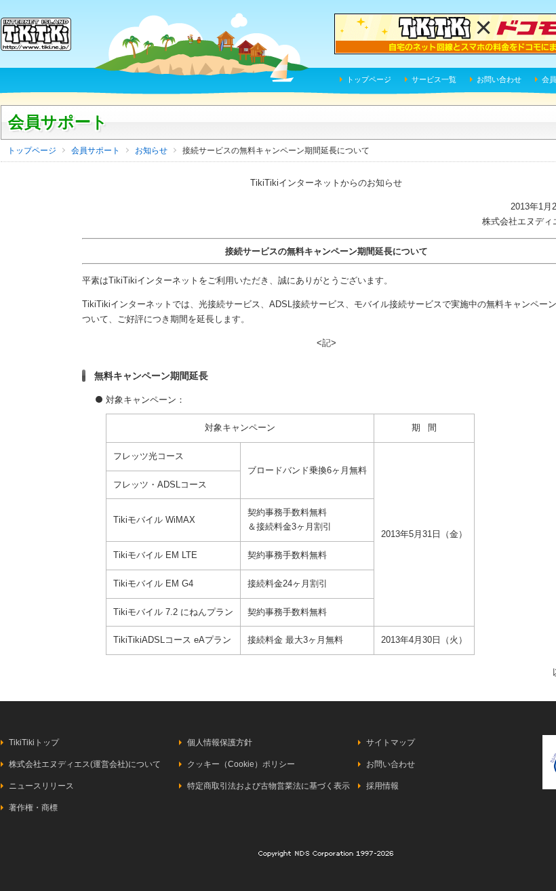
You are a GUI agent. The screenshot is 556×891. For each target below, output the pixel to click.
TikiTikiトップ (34, 742)
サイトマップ (390, 742)
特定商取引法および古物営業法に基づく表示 (268, 786)
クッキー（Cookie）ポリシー (241, 764)
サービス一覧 (434, 79)
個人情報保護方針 (219, 742)
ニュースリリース (41, 786)
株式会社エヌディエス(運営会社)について (85, 764)
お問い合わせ (499, 79)
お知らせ (151, 150)
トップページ (368, 79)
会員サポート (58, 122)
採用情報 (382, 786)
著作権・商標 (33, 807)
